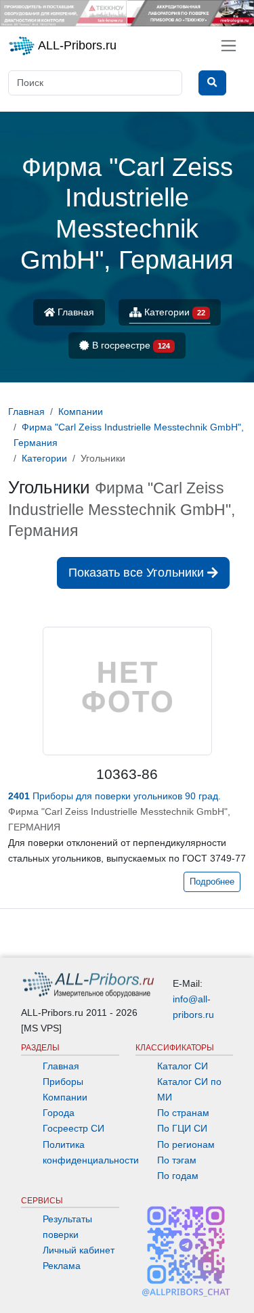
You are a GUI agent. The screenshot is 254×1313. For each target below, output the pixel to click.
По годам (177, 1175)
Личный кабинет (78, 1250)
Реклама (62, 1265)
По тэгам (176, 1160)
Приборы (63, 1081)
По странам (183, 1112)
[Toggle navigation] (228, 46)
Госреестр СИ (73, 1128)
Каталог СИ (182, 1066)
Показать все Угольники (137, 572)
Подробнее (212, 882)
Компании (65, 1097)
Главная (74, 312)
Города (59, 1112)
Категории (173, 312)
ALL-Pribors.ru (76, 45)
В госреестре (129, 345)
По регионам (186, 1144)
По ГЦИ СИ (182, 1128)
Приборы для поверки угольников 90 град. (114, 796)
